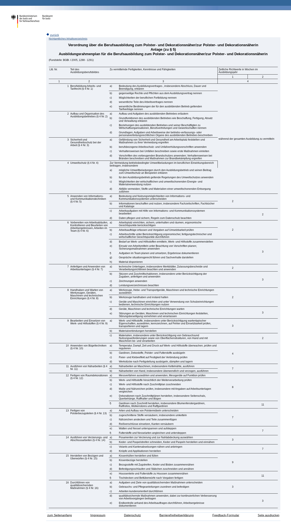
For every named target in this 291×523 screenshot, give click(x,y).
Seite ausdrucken (268, 515)
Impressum (97, 515)
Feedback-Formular (225, 515)
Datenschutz (132, 515)
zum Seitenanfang (59, 515)
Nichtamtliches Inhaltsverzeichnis (68, 38)
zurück (54, 35)
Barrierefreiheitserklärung (176, 515)
